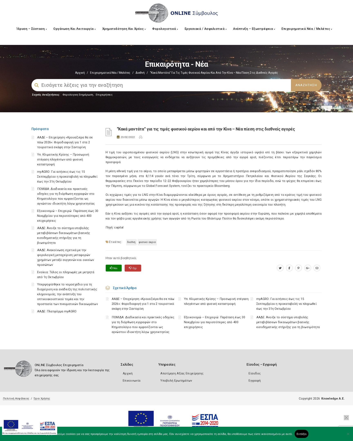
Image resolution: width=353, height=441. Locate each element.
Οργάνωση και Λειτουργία (74, 29)
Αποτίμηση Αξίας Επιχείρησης (181, 373)
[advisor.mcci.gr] (317, 268)
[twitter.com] (280, 268)
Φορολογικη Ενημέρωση (78, 94)
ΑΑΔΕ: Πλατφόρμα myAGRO (57, 311)
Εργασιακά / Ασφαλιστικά (205, 29)
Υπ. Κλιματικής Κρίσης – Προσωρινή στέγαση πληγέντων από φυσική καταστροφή (63, 159)
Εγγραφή (255, 380)
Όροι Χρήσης (42, 398)
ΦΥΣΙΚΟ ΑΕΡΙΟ (147, 242)
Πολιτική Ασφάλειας (16, 398)
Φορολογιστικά (164, 29)
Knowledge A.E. (333, 398)
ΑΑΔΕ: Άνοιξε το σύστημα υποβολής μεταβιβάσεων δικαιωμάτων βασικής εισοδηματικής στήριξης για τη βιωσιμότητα (288, 322)
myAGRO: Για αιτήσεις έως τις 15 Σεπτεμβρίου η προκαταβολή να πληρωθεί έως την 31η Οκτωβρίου (67, 176)
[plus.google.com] (307, 268)
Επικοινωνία (131, 380)
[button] (346, 417)
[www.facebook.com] (289, 268)
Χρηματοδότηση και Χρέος (123, 29)
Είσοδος (255, 373)
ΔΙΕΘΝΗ (131, 242)
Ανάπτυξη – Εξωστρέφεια (253, 29)
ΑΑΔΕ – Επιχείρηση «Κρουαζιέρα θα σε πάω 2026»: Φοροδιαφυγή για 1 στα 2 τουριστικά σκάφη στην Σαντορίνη (65, 142)
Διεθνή (140, 72)
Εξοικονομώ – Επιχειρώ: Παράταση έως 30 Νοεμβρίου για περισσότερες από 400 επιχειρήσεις (67, 216)
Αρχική (80, 72)
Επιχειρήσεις (104, 94)
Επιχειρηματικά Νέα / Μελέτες (306, 29)
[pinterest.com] (298, 268)
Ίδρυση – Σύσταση (31, 29)
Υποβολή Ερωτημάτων (176, 380)
